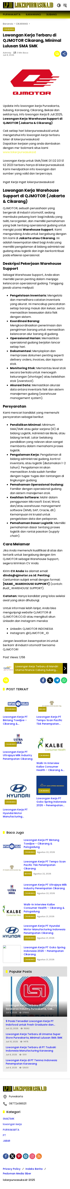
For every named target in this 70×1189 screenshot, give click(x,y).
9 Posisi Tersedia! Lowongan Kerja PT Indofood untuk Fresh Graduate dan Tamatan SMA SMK (30, 1022)
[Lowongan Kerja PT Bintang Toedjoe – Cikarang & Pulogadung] (18, 703)
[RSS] (39, 1156)
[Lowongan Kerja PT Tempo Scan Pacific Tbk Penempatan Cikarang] (51, 703)
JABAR (6, 1141)
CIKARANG (9, 29)
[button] (59, 5)
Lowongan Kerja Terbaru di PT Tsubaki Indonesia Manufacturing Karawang (31, 1049)
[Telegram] (57, 680)
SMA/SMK (8, 1118)
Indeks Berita (34, 1169)
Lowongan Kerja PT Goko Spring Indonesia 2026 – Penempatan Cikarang (51, 802)
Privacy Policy (11, 1169)
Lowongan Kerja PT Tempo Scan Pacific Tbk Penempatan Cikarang (49, 720)
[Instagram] (32, 1156)
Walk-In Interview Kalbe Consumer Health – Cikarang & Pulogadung (49, 767)
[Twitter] (50, 680)
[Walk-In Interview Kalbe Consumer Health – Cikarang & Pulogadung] (51, 744)
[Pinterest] (19, 1156)
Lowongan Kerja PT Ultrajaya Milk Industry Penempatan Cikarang (17, 755)
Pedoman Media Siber (17, 1173)
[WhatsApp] (64, 680)
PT (4, 1135)
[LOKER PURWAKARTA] (28, 5)
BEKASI (42, 709)
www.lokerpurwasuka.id (19, 152)
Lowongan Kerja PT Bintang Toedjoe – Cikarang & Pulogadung (15, 720)
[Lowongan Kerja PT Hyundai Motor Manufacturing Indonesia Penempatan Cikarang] (18, 791)
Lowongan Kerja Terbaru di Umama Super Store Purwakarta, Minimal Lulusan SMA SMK (34, 1035)
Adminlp (7, 53)
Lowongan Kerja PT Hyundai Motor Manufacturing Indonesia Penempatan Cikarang (18, 813)
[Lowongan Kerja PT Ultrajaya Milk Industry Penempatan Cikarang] (18, 738)
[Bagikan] (64, 54)
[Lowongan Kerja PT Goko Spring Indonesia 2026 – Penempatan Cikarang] (51, 785)
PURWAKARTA (11, 1129)
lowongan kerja (12, 1124)
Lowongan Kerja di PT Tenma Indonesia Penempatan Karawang (31, 1062)
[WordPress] (26, 1156)
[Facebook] (43, 680)
